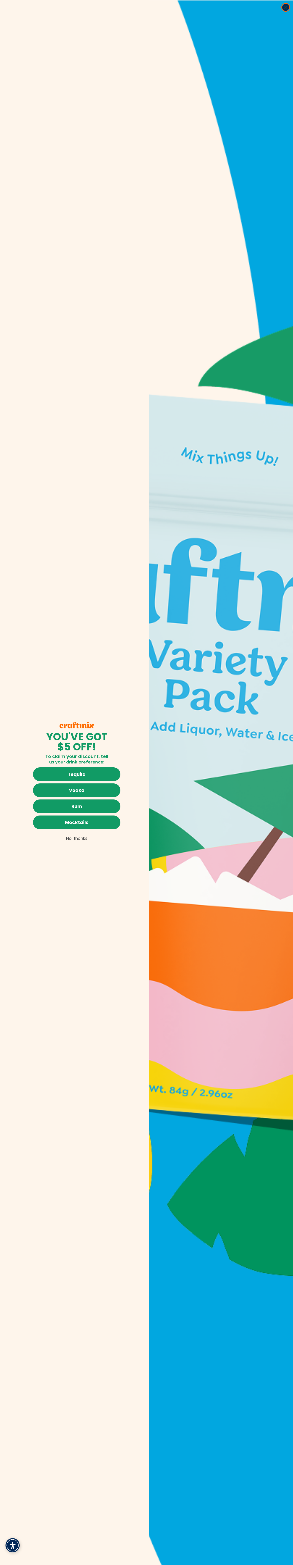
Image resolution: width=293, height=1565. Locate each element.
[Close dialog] (285, 7)
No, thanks (76, 838)
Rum (76, 806)
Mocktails (76, 822)
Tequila (77, 774)
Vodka (76, 790)
